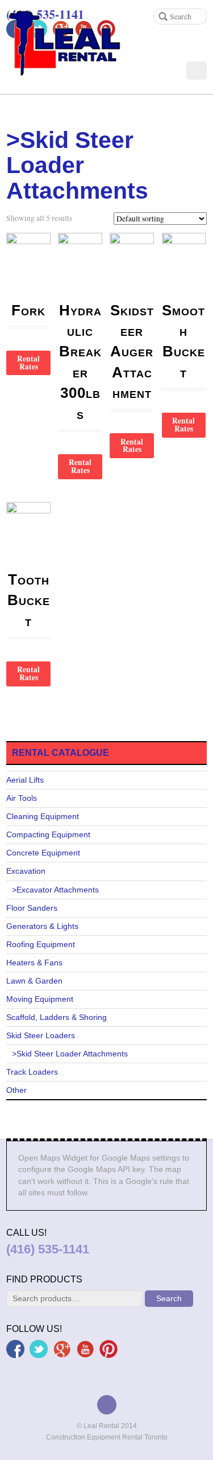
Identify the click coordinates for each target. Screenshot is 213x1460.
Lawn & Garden (34, 981)
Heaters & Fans (34, 963)
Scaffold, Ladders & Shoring (56, 1017)
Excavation (25, 871)
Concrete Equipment (43, 853)
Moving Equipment (39, 999)
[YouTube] (85, 1348)
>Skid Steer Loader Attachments (70, 1054)
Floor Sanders (31, 908)
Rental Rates (28, 362)
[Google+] (62, 1348)
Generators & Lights (42, 926)
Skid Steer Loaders (40, 1035)
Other (16, 1090)
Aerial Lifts (25, 780)
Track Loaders (32, 1072)
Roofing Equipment (40, 944)
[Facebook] (15, 1348)
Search (169, 1298)
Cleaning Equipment (42, 816)
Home (15, 114)
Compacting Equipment (48, 834)
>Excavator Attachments (55, 890)
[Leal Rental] (70, 64)
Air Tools (21, 798)
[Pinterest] (108, 1348)
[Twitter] (39, 1348)
